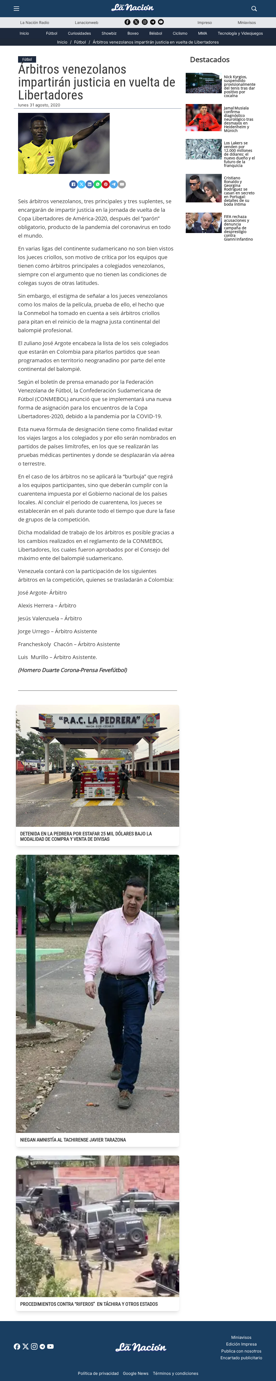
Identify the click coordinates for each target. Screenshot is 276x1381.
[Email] (122, 184)
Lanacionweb (86, 22)
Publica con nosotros (241, 1351)
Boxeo (133, 33)
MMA (202, 33)
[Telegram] (114, 184)
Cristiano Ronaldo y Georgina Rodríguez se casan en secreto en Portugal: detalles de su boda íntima (239, 191)
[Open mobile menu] (16, 8)
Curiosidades (79, 33)
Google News (136, 1373)
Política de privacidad (98, 1373)
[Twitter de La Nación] (136, 24)
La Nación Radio (34, 22)
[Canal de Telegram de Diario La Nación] (153, 23)
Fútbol (51, 33)
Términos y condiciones (175, 1373)
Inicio (24, 33)
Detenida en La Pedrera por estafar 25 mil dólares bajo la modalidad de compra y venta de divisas (86, 836)
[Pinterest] (106, 184)
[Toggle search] (254, 8)
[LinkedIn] (89, 184)
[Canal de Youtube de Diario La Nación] (161, 24)
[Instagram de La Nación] (145, 24)
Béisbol (155, 33)
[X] (81, 184)
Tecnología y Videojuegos (240, 33)
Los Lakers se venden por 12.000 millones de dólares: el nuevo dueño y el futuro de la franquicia (239, 154)
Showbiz (109, 33)
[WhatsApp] (98, 184)
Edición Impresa (241, 1344)
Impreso (205, 22)
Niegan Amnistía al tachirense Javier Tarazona (73, 1140)
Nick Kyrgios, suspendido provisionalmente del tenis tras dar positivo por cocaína (240, 86)
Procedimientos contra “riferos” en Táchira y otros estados (89, 1304)
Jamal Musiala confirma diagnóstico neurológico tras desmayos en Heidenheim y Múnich (238, 119)
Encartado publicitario (241, 1357)
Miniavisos (247, 22)
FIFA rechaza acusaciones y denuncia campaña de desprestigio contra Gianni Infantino (238, 228)
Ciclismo (180, 33)
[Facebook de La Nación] (17, 1348)
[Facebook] (73, 184)
